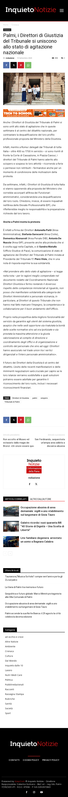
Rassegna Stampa (14, 694)
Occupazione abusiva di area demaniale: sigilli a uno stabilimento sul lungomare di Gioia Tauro (42, 511)
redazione (10, 58)
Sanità (8, 703)
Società (9, 708)
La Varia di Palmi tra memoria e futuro (24, 587)
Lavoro (8, 670)
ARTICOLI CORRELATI (15, 499)
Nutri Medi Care (13, 675)
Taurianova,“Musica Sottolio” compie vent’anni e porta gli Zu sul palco (33, 578)
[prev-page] (5, 553)
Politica (9, 679)
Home (6, 24)
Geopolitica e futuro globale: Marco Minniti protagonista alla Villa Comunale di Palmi (33, 595)
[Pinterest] (21, 65)
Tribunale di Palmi (12, 402)
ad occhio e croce (14, 636)
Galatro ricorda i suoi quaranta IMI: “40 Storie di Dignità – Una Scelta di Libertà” (42, 526)
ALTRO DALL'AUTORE (40, 499)
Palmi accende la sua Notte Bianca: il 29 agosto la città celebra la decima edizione (33, 615)
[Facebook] (6, 65)
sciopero (44, 398)
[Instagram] (34, 792)
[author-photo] (34, 473)
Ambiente (10, 646)
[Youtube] (42, 792)
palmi (34, 398)
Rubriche (10, 698)
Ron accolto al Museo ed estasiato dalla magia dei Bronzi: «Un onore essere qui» (18, 442)
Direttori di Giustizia (20, 398)
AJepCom (20, 781)
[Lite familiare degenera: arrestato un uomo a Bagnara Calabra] (11, 541)
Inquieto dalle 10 (14, 665)
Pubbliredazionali (14, 684)
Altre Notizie (11, 641)
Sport (8, 713)
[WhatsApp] (28, 65)
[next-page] (10, 553)
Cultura (9, 655)
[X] (13, 65)
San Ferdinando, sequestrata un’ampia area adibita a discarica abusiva (50, 442)
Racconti (9, 689)
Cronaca (15, 24)
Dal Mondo (11, 660)
